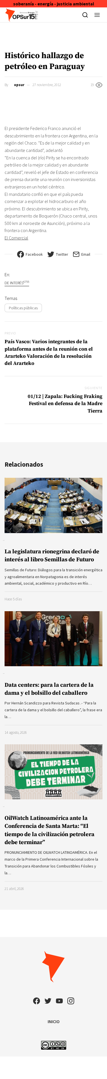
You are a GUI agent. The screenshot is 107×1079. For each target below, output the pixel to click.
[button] (97, 14)
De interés (17, 282)
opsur (19, 84)
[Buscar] (85, 14)
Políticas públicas (23, 307)
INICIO (54, 1021)
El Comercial (16, 238)
